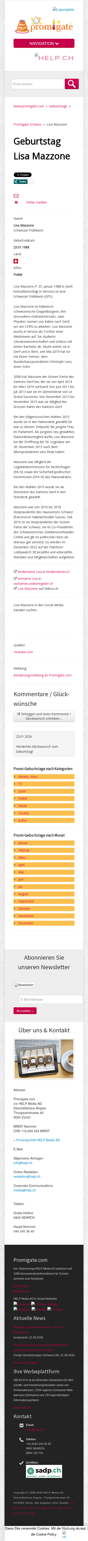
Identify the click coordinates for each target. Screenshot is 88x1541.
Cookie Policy (46, 1534)
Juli (20, 886)
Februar (24, 850)
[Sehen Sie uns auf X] (44, 1304)
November (26, 916)
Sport (22, 791)
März (22, 857)
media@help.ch (25, 1190)
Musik (22, 806)
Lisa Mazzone (28, 588)
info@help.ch (23, 1162)
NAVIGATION (42, 43)
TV (20, 784)
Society (23, 813)
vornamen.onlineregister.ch (33, 583)
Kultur (22, 820)
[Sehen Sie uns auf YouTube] (55, 1309)
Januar (23, 843)
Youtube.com (23, 652)
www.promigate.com (29, 106)
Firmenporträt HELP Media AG (38, 1140)
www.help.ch (22, 1407)
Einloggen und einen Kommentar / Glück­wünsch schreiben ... (45, 716)
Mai (21, 872)
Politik (22, 798)
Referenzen (22, 1291)
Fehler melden (36, 202)
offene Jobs (21, 1286)
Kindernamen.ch (58, 572)
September (26, 901)
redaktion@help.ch (27, 1176)
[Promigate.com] (44, 25)
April (21, 865)
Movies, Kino (27, 776)
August (23, 894)
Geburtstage (58, 106)
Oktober (24, 908)
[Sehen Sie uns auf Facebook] (22, 1304)
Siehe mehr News (26, 1363)
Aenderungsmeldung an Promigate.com (43, 675)
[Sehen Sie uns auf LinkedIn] (39, 1309)
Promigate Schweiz (28, 124)
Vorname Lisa (28, 578)
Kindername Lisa (30, 572)
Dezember (26, 923)
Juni (20, 879)
